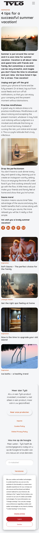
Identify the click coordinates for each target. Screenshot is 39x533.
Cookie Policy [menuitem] (19, 426)
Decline (19, 524)
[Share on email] (23, 228)
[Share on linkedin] (8, 228)
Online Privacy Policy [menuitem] (19, 432)
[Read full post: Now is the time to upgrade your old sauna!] (19, 320)
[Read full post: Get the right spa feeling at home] (19, 285)
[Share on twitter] (13, 228)
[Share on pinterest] (18, 228)
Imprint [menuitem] (19, 421)
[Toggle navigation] (33, 3)
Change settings (19, 514)
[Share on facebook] (3, 228)
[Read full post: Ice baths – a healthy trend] (19, 356)
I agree (19, 519)
